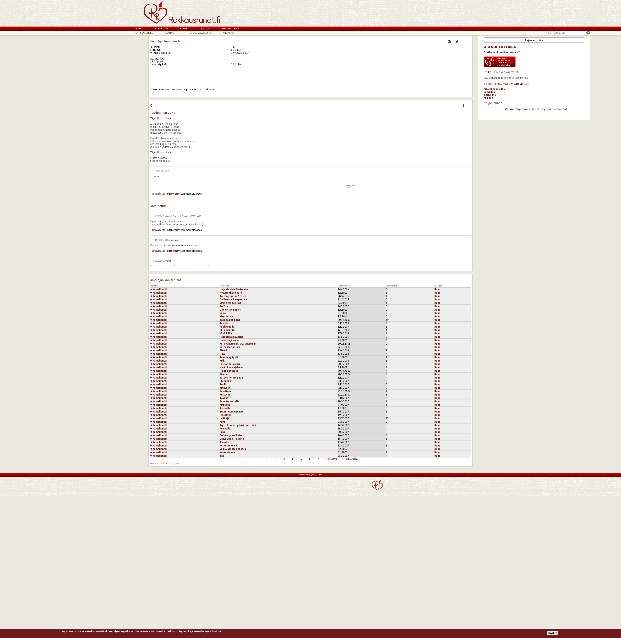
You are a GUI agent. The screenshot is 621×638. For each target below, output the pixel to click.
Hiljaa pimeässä (229, 370)
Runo (348, 188)
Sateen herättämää (231, 377)
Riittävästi (226, 394)
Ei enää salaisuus (230, 364)
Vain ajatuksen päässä (233, 448)
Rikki (222, 360)
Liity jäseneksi (144, 32)
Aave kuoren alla (229, 401)
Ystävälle (225, 387)
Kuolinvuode (227, 326)
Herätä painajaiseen (231, 367)
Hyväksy (552, 633)
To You (224, 306)
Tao (222, 455)
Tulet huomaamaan (231, 411)
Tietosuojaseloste (199, 32)
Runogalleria (230, 28)
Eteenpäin (226, 381)
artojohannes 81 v (494, 89)
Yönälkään (226, 333)
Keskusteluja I (228, 452)
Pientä (223, 350)
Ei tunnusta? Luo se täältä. (500, 46)
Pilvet (223, 431)
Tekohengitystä (229, 357)
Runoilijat (162, 28)
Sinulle (224, 374)
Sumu (223, 313)
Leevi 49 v (489, 91)
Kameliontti (159, 289)
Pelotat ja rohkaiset (232, 435)
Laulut (205, 28)
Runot (139, 28)
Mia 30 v (488, 97)
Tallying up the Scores (233, 296)
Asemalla (225, 408)
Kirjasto (228, 32)
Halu (222, 353)
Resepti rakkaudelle (231, 336)
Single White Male (230, 302)
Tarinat (185, 28)
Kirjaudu (156, 193)
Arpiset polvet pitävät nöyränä (238, 425)
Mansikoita (226, 316)
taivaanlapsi (172, 240)
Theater (224, 442)
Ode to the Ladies (230, 309)
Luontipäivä (343, 286)
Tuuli (223, 384)
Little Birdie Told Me (232, 438)
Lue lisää (216, 631)
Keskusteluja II (228, 445)
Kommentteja (392, 286)
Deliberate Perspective (233, 299)
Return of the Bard (231, 292)
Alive (222, 421)
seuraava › (332, 458)
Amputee (225, 404)
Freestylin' (226, 414)
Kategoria (439, 286)
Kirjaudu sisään (534, 40)
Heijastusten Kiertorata (234, 289)
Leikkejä (224, 418)
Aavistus (225, 323)
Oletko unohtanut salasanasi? (502, 52)
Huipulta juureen (229, 340)
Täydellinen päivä (230, 319)
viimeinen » (352, 458)
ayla (169, 261)
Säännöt (170, 32)
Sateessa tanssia (230, 347)
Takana (224, 397)
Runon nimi (225, 286)
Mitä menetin (227, 330)
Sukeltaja (225, 391)
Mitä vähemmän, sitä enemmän (238, 343)
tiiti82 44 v (490, 94)
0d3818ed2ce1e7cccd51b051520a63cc (185, 216)
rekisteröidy (172, 193)
